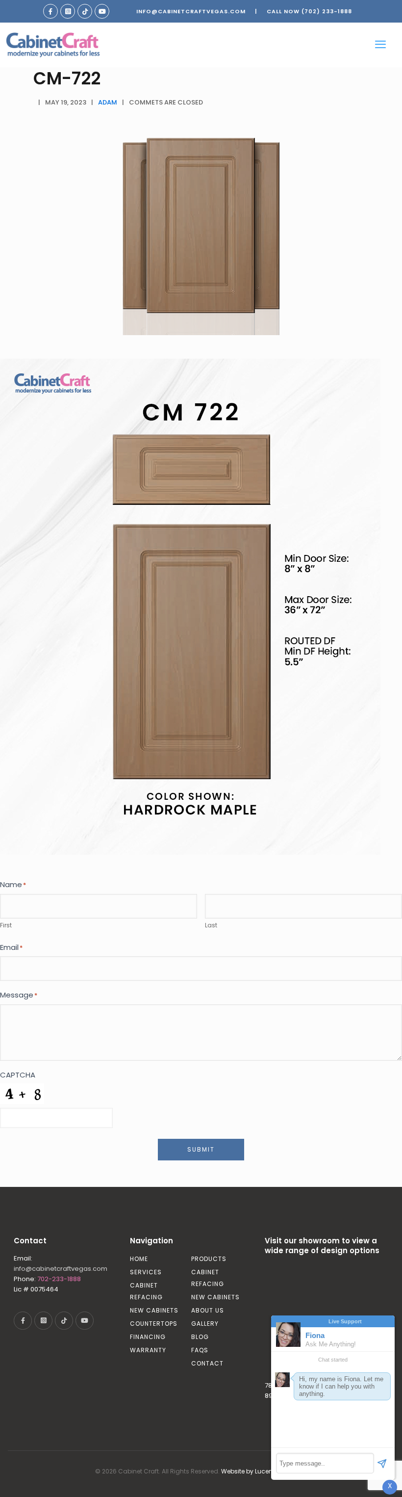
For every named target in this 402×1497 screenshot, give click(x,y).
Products (208, 1259)
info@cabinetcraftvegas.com (191, 11)
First (6, 925)
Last (211, 925)
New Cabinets (154, 1310)
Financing (148, 1337)
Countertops (153, 1323)
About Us (207, 1310)
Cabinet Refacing (146, 1291)
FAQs (199, 1350)
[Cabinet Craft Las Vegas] (53, 45)
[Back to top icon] (355, 1477)
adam (107, 102)
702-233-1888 (59, 1279)
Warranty (148, 1350)
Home (139, 1259)
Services (146, 1272)
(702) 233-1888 (327, 11)
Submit (201, 1149)
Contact (207, 1363)
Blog (200, 1337)
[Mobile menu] (380, 44)
